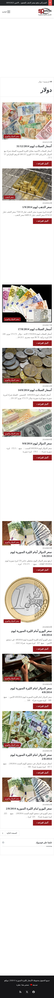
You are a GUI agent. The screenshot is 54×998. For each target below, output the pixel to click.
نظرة (18, 985)
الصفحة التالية (12, 833)
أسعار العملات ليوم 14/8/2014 (35, 390)
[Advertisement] (27, 48)
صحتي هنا (25, 985)
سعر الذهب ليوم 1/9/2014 (37, 207)
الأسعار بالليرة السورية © (23, 980)
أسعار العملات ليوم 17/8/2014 (35, 329)
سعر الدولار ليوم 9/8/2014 (37, 443)
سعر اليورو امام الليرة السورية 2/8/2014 (29, 808)
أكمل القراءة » (42, 164)
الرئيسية (46, 82)
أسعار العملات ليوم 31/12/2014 (34, 146)
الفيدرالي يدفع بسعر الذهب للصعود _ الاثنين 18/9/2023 (26, 3)
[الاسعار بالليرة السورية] (45, 12)
